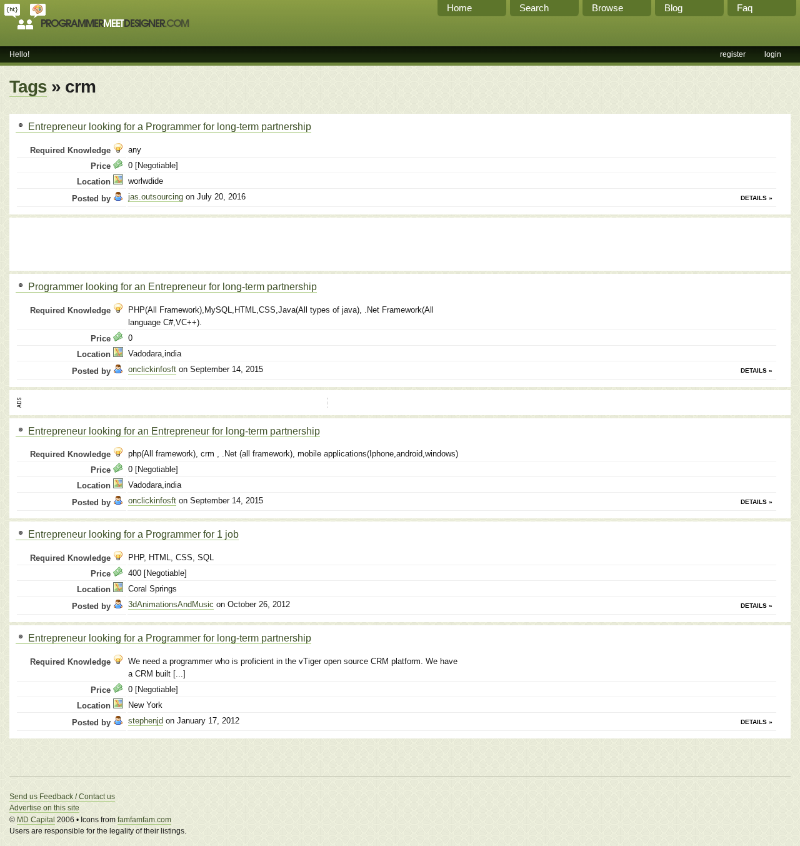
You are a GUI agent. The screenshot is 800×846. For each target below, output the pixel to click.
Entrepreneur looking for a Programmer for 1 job (132, 534)
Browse (607, 8)
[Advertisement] (162, 242)
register (733, 54)
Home (459, 8)
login (772, 54)
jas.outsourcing (155, 196)
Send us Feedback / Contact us (62, 796)
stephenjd (145, 720)
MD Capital (36, 819)
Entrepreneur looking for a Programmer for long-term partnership (168, 126)
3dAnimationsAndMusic (171, 604)
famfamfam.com (144, 819)
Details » (756, 197)
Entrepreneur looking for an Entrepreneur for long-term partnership (173, 430)
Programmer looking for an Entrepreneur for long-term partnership (171, 286)
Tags (28, 86)
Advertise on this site (44, 807)
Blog (673, 8)
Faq (744, 8)
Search (534, 8)
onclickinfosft (152, 369)
